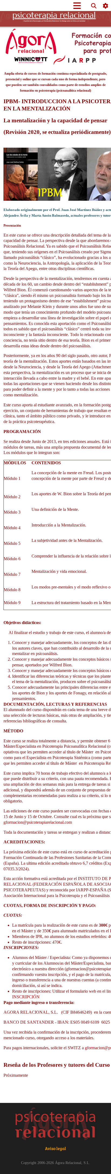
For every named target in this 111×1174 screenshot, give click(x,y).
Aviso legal (55, 1148)
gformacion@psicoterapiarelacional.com (38, 822)
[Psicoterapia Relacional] (55, 1124)
